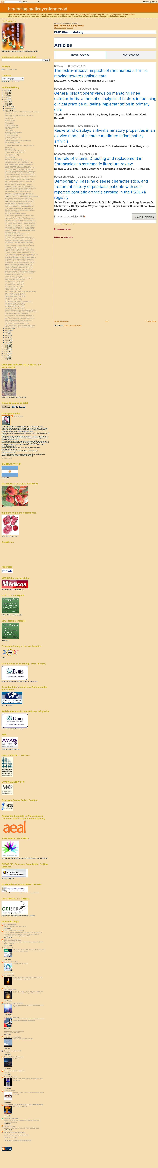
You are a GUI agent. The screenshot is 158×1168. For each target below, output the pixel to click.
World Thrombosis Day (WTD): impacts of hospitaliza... (20, 271)
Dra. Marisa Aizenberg (11, 1017)
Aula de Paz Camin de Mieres (13, 1003)
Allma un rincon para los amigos (14, 1132)
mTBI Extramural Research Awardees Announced (19, 164)
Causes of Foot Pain (10, 117)
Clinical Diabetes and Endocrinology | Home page (18, 244)
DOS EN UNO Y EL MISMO (12, 1033)
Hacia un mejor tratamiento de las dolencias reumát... (19, 208)
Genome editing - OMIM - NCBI (13, 289)
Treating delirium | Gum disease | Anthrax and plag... (19, 215)
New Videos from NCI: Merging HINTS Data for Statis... (20, 220)
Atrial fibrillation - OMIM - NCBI (13, 300)
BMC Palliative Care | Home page (14, 235)
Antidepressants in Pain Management (15, 150)
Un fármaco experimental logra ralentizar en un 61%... (20, 194)
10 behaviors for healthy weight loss (15, 279)
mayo (6, 335)
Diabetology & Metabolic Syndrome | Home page (18, 240)
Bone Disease (8, 113)
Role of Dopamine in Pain (12, 154)
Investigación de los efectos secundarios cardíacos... (20, 317)
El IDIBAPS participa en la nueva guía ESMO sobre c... (20, 201)
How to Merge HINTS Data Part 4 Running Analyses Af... (20, 223)
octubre (7, 110)
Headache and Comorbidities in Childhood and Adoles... (20, 261)
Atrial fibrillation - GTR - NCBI (13, 298)
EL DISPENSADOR (10, 924)
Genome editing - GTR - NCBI (13, 288)
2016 (5, 346)
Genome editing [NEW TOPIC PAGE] (15, 293)
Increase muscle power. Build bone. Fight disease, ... (19, 181)
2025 (5, 92)
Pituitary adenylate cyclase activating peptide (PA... (19, 266)
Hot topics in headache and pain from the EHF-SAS (19, 267)
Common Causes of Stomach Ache (14, 152)
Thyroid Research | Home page (13, 276)
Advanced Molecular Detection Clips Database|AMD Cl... (20, 310)
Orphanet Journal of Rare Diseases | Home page (18, 184)
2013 (5, 351)
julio (6, 332)
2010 (5, 357)
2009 (5, 359)
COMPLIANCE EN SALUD (20, 963)
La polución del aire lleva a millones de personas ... (19, 191)
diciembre (8, 106)
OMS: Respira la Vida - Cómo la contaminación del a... (20, 327)
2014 (5, 349)
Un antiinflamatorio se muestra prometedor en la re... (19, 205)
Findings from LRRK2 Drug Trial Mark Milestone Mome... (20, 230)
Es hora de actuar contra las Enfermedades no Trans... (20, 318)
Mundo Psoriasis (9, 1090)
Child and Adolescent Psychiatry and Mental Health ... (19, 249)
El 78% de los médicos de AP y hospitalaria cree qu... (19, 206)
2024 (5, 94)
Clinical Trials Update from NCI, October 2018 (17, 166)
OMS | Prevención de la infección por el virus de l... (19, 320)
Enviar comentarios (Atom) (73, 325)
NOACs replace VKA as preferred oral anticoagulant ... (20, 272)
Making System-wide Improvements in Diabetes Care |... (20, 167)
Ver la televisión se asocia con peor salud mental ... (19, 198)
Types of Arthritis (9, 122)
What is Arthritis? (9, 123)
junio (6, 334)
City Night (15, 1058)
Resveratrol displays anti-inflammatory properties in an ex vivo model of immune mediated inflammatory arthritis (104, 136)
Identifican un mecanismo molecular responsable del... (20, 210)
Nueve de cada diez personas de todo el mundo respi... (20, 325)
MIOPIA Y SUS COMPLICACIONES (23, 1039)
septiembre (8, 328)
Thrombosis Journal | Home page (14, 274)
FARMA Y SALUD (9, 1126)
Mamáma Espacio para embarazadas (16, 1135)
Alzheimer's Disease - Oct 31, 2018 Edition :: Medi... (19, 162)
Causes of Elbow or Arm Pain (13, 137)
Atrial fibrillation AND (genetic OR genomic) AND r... (19, 301)
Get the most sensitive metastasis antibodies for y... (19, 190)
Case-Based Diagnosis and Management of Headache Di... (21, 254)
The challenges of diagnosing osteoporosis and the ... (19, 242)
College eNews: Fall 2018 (12, 211)
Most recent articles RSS (69, 216)
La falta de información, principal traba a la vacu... (18, 203)
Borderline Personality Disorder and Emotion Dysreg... (20, 245)
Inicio (107, 321)
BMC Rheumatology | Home (63, 28)
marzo (7, 339)
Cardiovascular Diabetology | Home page (16, 247)
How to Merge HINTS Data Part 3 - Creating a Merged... (20, 225)
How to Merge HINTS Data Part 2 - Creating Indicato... (20, 227)
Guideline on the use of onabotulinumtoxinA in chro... (19, 264)
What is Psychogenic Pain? (12, 142)
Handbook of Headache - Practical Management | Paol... (20, 252)
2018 (5, 105)
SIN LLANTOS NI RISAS (20, 1106)
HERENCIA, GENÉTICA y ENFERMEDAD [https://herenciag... (22, 111)
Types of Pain (8, 147)
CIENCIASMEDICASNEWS (12, 940)
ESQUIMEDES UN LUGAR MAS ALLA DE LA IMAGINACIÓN (23, 1104)
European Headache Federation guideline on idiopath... (20, 262)
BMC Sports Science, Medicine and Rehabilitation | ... (19, 237)
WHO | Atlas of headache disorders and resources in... (20, 250)
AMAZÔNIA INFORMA (11, 1118)
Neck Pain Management (11, 135)
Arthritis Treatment (10, 120)
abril (6, 337)
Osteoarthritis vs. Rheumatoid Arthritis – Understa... (19, 115)
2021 (5, 99)
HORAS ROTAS (9, 975)
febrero (7, 340)
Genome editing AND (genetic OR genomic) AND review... (21, 291)
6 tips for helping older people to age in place (17, 217)
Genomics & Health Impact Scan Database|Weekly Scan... (21, 311)
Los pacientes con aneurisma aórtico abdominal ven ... (20, 193)
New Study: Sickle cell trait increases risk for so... (18, 178)
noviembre (8, 108)
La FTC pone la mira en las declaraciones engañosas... (20, 218)
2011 (5, 355)
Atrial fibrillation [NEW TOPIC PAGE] (15, 303)
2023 (5, 95)
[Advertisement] (71, 304)
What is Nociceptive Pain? (12, 144)
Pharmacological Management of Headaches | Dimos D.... (21, 257)
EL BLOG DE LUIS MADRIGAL (14, 1031)
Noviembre (7, 1052)
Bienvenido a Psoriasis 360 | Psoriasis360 (18, 1140)
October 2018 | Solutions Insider (14, 183)
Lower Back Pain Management (13, 132)
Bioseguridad (8, 948)
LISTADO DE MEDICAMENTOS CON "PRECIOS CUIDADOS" (21, 1128)
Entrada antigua (151, 321)
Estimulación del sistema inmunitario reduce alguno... (19, 315)
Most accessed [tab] (131, 54)
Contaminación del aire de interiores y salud (17, 322)
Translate (17, 81)
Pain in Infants (8, 128)
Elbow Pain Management (11, 127)
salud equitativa (18, 416)
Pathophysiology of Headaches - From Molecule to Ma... (20, 256)
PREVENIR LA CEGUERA (12, 1037)
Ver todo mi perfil (7, 458)
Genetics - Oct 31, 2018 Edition (13, 159)
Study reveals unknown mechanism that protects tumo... (20, 188)
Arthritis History (9, 118)
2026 (5, 90)
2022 (5, 97)
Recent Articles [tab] (80, 54)
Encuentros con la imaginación (14, 1071)
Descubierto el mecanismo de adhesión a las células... (20, 200)
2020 (5, 101)
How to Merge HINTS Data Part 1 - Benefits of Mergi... (20, 228)
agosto (7, 330)
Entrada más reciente (61, 321)
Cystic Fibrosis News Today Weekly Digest (17, 161)
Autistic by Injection (10, 1077)
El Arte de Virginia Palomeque (13, 1057)
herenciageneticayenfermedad (37, 8)
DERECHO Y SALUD (10, 961)
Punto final (7, 1072)
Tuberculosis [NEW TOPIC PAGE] (14, 281)
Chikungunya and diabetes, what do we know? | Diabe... (20, 239)
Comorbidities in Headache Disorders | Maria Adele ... (19, 259)
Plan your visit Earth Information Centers (15, 926)
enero (7, 342)
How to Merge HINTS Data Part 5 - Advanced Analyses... (21, 222)
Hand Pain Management (11, 125)
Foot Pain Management (11, 133)
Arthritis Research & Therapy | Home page (17, 233)
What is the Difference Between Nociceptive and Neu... (20, 145)
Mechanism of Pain (10, 149)
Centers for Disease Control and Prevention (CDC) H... (20, 174)
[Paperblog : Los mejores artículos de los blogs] (7, 572)
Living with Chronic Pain (11, 139)
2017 (5, 344)
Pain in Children (9, 130)
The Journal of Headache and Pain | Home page (18, 269)
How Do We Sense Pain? (12, 156)
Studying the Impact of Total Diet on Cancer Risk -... (19, 169)
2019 (5, 103)
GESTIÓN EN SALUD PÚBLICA (14, 930)
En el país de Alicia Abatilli (12, 1051)
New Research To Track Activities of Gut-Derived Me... (20, 172)
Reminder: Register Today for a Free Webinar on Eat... (20, 179)
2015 (5, 348)
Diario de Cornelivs (10, 989)
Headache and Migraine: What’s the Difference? (18, 140)
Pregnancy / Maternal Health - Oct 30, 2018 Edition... (19, 186)
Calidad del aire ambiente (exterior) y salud (17, 323)
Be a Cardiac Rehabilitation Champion (15, 213)
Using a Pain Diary (10, 157)
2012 (5, 353)
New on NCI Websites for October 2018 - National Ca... (20, 171)
